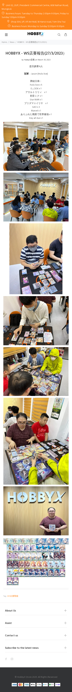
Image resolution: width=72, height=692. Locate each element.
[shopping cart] (66, 35)
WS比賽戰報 (12, 596)
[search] (59, 35)
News (12, 42)
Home (4, 42)
